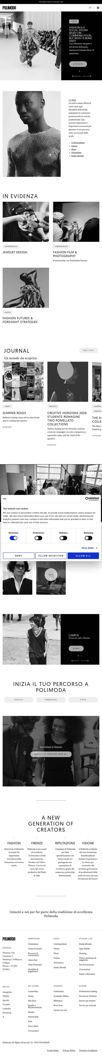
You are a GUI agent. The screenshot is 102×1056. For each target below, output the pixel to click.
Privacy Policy (69, 1051)
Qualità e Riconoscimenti (35, 1007)
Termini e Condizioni (88, 1051)
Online (57, 958)
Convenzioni (84, 970)
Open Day (32, 960)
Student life (85, 939)
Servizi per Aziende (87, 1006)
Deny (18, 556)
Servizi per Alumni (87, 1001)
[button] (92, 7)
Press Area (58, 1006)
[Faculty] (32, 639)
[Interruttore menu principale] (98, 8)
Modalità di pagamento (33, 971)
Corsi (57, 939)
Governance (33, 1031)
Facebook (7, 1013)
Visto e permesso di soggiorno (87, 959)
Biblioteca (58, 1001)
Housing (82, 954)
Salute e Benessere (87, 974)
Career (83, 986)
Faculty (31, 1012)
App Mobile (84, 949)
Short (73, 149)
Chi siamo (33, 986)
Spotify (6, 1001)
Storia (30, 996)
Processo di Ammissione (33, 955)
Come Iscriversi (35, 949)
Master (74, 146)
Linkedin (7, 1009)
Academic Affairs (61, 996)
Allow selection (51, 556)
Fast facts (32, 1001)
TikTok (6, 996)
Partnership (33, 1017)
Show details (88, 548)
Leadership (33, 992)
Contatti (58, 986)
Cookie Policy (53, 1051)
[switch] (38, 538)
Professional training (88, 992)
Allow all (83, 556)
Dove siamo (33, 1026)
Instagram (7, 992)
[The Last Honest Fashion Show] (30, 38)
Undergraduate (78, 143)
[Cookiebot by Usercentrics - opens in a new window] (87, 499)
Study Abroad (77, 156)
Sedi (30, 1022)
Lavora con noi (60, 1010)
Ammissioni (34, 939)
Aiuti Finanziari (35, 965)
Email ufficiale (85, 944)
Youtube (6, 1005)
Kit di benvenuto (86, 965)
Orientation (76, 153)
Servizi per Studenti (88, 996)
